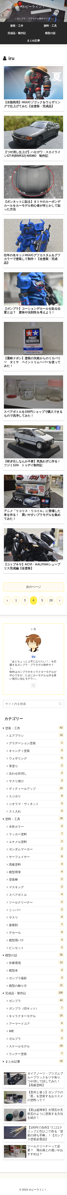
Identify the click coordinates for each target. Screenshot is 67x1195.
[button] (60, 704)
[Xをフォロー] (33, 685)
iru (33, 656)
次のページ (33, 586)
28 (51, 600)
